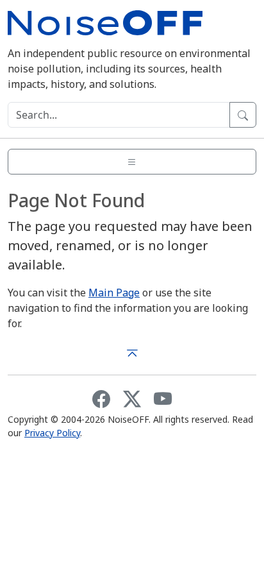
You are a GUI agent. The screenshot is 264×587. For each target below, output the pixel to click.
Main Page (114, 292)
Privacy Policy (52, 433)
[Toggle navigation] (132, 161)
